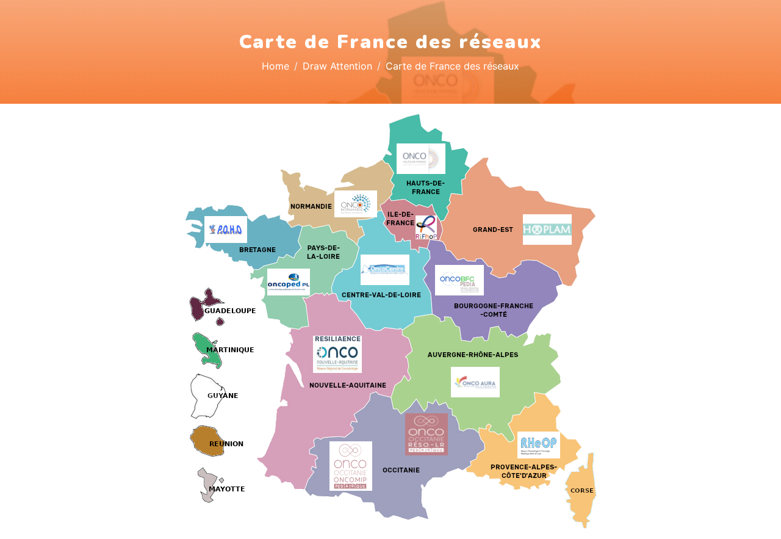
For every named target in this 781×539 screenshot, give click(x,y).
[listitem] (334, 391)
